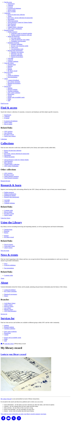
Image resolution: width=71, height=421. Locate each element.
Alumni (10, 96)
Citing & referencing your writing (20, 39)
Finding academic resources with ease (21, 35)
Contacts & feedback (13, 80)
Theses (9, 16)
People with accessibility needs (16, 97)
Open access (14, 47)
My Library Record (6, 399)
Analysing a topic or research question (21, 33)
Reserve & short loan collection (16, 14)
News (9, 74)
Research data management (15, 50)
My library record (12, 71)
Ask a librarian (8, 133)
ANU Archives (8, 131)
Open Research (12, 24)
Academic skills (8, 210)
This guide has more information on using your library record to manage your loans (23, 414)
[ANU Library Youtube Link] (8, 418)
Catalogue (10, 5)
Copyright (10, 58)
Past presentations (12, 77)
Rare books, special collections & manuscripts (20, 17)
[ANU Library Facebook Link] (3, 418)
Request (10, 69)
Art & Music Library (9, 303)
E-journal (10, 7)
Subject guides (12, 10)
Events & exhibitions (13, 75)
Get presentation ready (17, 49)
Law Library (7, 308)
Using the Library (9, 63)
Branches (10, 66)
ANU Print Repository (10, 311)
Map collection (12, 25)
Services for (7, 86)
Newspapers (11, 19)
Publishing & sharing (13, 42)
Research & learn (9, 30)
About (6, 78)
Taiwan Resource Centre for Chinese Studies (20, 22)
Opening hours (12, 64)
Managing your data (16, 53)
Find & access (8, 2)
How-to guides (8, 212)
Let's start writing (16, 38)
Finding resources (12, 32)
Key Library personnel (14, 81)
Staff (9, 100)
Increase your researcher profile (19, 46)
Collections (7, 13)
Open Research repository (11, 178)
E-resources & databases (14, 8)
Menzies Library (8, 309)
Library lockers (8, 247)
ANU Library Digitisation (15, 28)
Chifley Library (8, 305)
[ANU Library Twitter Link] (13, 418)
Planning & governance (14, 83)
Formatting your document (18, 41)
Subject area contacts (10, 136)
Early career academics (14, 92)
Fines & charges (8, 244)
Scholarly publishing (16, 44)
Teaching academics (13, 91)
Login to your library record (13, 354)
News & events (8, 72)
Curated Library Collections (15, 27)
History (10, 85)
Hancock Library (9, 306)
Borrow (10, 67)
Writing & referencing (14, 36)
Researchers (11, 94)
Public (9, 99)
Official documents (13, 21)
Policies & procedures (17, 57)
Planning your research (17, 52)
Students (10, 88)
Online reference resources (11, 176)
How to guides (12, 11)
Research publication (17, 55)
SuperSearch (11, 3)
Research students (12, 89)
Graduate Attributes (13, 61)
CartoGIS (10, 60)
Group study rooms (9, 246)
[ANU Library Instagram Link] (18, 418)
